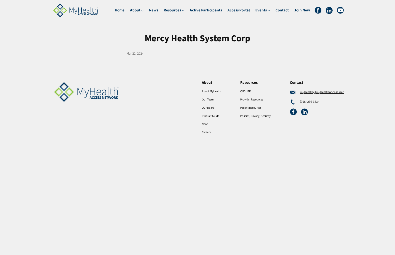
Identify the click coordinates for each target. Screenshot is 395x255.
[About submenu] (142, 10)
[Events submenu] (269, 10)
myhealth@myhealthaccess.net (322, 92)
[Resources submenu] (183, 10)
